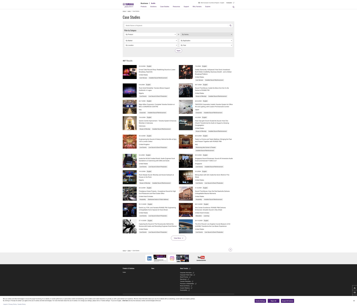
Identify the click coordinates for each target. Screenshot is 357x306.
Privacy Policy (12, 304)
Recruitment (183, 279)
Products (144, 6)
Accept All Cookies (287, 301)
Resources (176, 6)
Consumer (229, 3)
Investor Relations (185, 288)
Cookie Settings (260, 301)
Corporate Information (186, 272)
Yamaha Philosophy (185, 281)
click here (125, 300)
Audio (153, 3)
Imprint (5, 304)
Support (186, 6)
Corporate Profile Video (186, 275)
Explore (207, 6)
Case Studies (164, 6)
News (152, 268)
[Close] (354, 301)
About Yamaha (184, 268)
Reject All (273, 301)
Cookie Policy (22, 304)
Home (124, 11)
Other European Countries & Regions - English (212, 2)
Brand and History (185, 286)
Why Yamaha (197, 6)
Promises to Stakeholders (187, 283)
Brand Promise (184, 277)
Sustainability (183, 290)
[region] (178, 301)
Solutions (153, 6)
